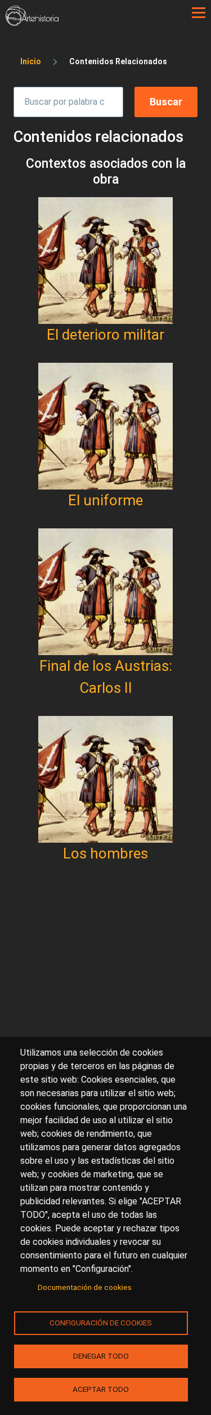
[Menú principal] (198, 13)
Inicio (30, 61)
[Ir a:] (105, 260)
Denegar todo (101, 1355)
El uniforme (105, 500)
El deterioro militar (105, 334)
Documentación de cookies (85, 1287)
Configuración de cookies (101, 1322)
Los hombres (105, 853)
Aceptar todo (101, 1389)
